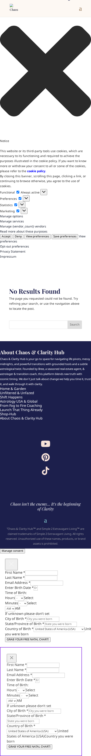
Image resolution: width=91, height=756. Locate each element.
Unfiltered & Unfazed (17, 393)
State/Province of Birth (24, 624)
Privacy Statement (12, 252)
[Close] (11, 564)
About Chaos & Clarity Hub (21, 418)
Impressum (8, 257)
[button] (45, 72)
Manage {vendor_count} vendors (23, 227)
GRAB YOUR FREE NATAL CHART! (28, 639)
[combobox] (28, 598)
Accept (6, 236)
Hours (10, 598)
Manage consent (12, 551)
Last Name (15, 578)
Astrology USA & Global (18, 401)
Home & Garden (13, 389)
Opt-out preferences (14, 247)
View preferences (37, 236)
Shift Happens (11, 397)
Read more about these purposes (23, 232)
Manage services (12, 221)
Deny (18, 236)
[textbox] (28, 598)
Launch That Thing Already (21, 410)
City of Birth (16, 619)
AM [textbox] (17, 608)
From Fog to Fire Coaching (21, 406)
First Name (15, 573)
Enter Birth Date (19, 588)
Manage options (11, 216)
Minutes (11, 603)
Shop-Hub (8, 414)
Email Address (17, 583)
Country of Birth (19, 629)
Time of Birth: (16, 593)
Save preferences (64, 236)
